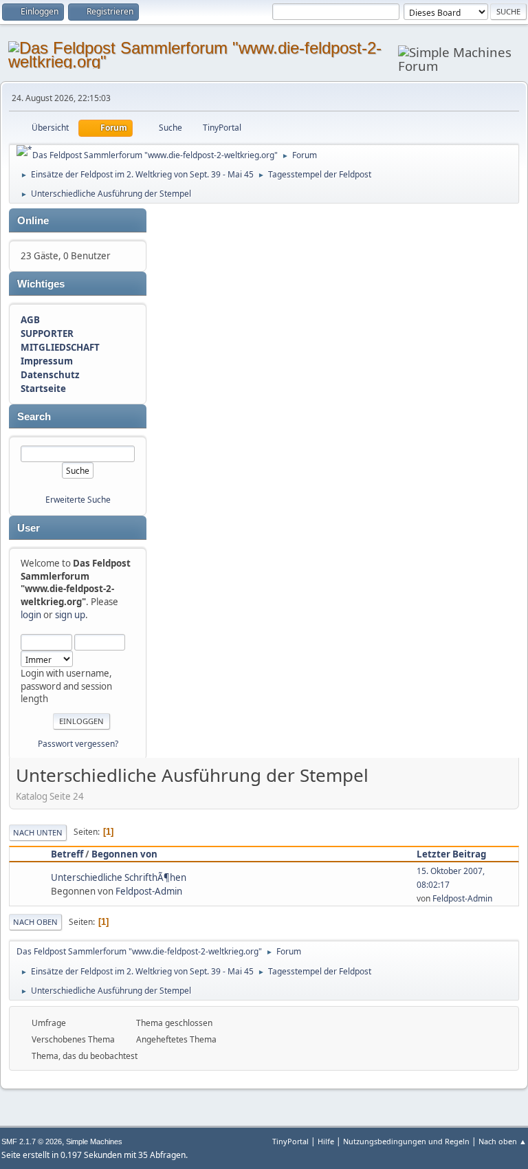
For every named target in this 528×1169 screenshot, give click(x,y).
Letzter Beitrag (451, 854)
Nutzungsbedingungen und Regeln (406, 1141)
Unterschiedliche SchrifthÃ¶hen (118, 877)
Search (34, 416)
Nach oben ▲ (502, 1141)
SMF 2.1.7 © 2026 (31, 1141)
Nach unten (38, 832)
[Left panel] (24, 150)
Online (33, 220)
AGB (30, 320)
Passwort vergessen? (78, 744)
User (28, 528)
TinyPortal (290, 1141)
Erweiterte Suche (78, 499)
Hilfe (326, 1141)
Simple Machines (94, 1141)
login (31, 615)
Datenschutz (50, 375)
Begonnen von (124, 854)
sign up (70, 615)
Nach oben (35, 922)
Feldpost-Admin (149, 891)
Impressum (47, 361)
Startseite (43, 388)
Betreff (67, 854)
